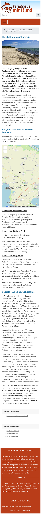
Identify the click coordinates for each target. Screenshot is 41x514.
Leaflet (10, 207)
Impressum (27, 510)
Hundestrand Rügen (12, 433)
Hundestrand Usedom (13, 436)
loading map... (20, 176)
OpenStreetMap (26, 207)
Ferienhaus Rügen (8, 506)
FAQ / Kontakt (24, 491)
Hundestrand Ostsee (25, 30)
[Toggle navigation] (5, 22)
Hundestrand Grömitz (13, 431)
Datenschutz (19, 510)
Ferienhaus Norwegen (23, 506)
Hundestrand (12, 30)
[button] (5, 147)
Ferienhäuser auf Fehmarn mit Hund (17, 416)
